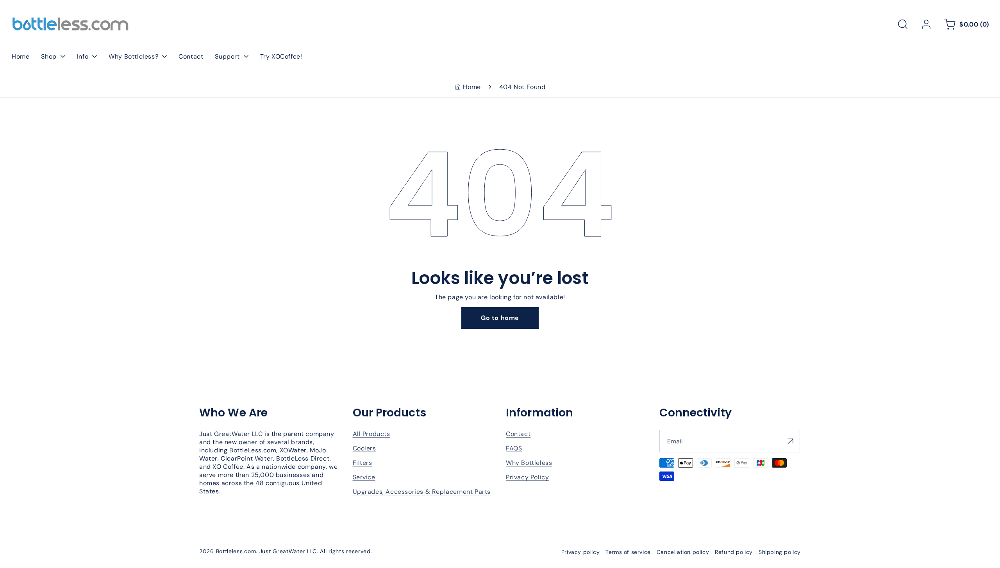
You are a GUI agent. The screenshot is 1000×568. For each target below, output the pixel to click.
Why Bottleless (529, 463)
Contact (518, 434)
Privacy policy (580, 551)
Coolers (364, 448)
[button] (902, 24)
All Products (371, 434)
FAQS (514, 448)
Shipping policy (780, 551)
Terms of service (628, 551)
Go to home (500, 318)
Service (364, 477)
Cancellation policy (683, 551)
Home (471, 87)
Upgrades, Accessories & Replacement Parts (422, 492)
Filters (362, 463)
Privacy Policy (527, 477)
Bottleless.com (236, 551)
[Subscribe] (791, 441)
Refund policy (734, 551)
